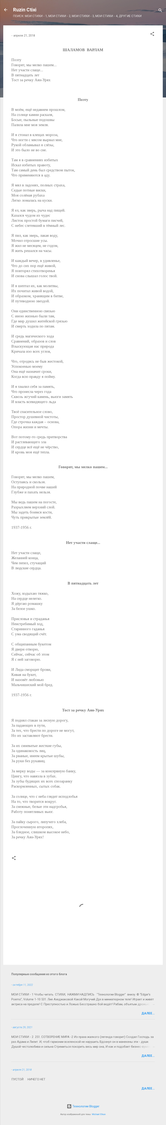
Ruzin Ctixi (24, 10)
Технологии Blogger (85, 1106)
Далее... (148, 1013)
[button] (152, 34)
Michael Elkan (99, 1114)
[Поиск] (160, 11)
